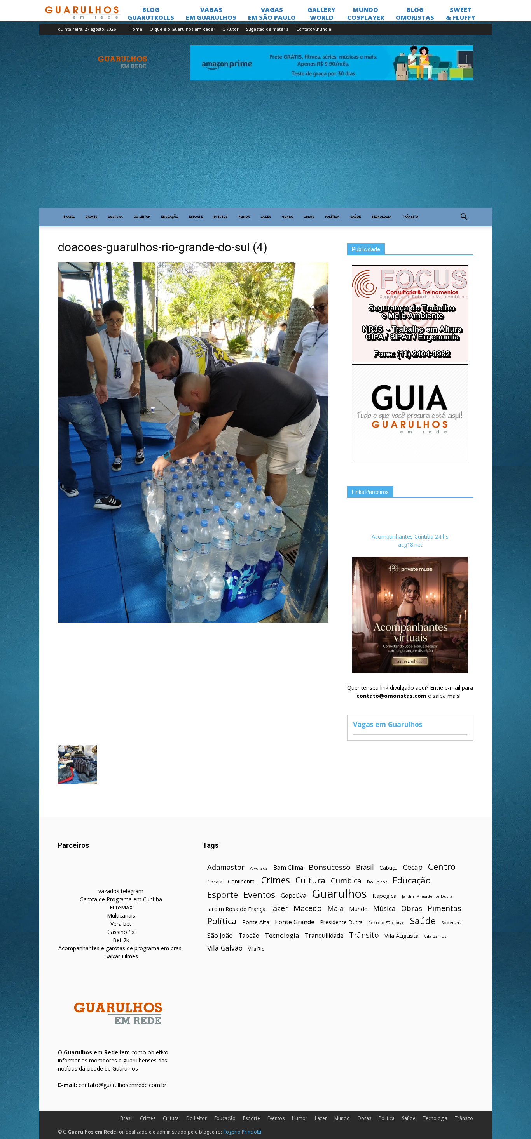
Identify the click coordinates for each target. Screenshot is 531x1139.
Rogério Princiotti (242, 1132)
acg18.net (410, 544)
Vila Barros (435, 936)
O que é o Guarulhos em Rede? (182, 29)
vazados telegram (120, 891)
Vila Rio (256, 948)
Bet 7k (121, 940)
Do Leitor (142, 217)
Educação (169, 217)
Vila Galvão (225, 948)
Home (135, 29)
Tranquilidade (324, 936)
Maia (335, 908)
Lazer (265, 217)
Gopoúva (293, 896)
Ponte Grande (294, 922)
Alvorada (259, 868)
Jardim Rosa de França (236, 909)
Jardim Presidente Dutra (427, 896)
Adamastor (226, 867)
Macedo (307, 908)
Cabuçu (388, 867)
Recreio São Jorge (386, 922)
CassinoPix (120, 932)
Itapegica (384, 895)
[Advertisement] (265, 149)
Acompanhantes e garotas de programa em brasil (121, 948)
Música (384, 908)
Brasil (69, 217)
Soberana (451, 922)
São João (220, 935)
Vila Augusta (401, 935)
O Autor (230, 29)
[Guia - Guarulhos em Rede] (410, 459)
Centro (442, 867)
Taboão (248, 936)
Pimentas (444, 908)
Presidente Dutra (341, 922)
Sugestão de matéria (267, 29)
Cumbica (346, 881)
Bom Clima (288, 868)
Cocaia (214, 881)
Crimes (91, 217)
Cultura (115, 217)
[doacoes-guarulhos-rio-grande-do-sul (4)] (193, 620)
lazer (279, 908)
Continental (242, 881)
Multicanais (121, 915)
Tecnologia (381, 217)
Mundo (287, 217)
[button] (463, 217)
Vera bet (120, 923)
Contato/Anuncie (313, 29)
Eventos (220, 217)
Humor (244, 217)
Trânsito (410, 217)
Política (332, 217)
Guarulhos (339, 894)
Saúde (355, 217)
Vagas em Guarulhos (387, 724)
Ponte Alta (255, 922)
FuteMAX (121, 907)
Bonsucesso (330, 867)
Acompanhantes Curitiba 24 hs (410, 536)
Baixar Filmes (121, 956)
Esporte (196, 217)
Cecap (413, 867)
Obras (309, 217)
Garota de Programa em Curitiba (121, 899)
